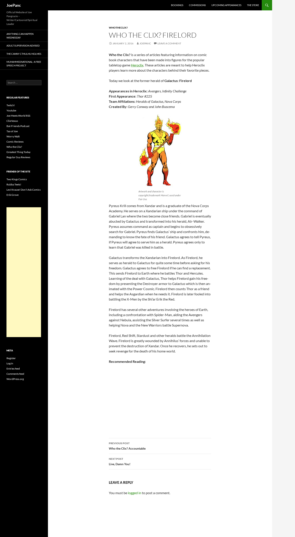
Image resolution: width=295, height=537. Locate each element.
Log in (9, 363)
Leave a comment (169, 43)
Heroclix (137, 65)
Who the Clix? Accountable (127, 446)
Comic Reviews (15, 141)
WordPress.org (15, 379)
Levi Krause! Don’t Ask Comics (23, 189)
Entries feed (13, 368)
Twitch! (10, 105)
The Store (253, 5)
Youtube (11, 110)
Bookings (177, 5)
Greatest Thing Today (18, 152)
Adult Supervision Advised (23, 45)
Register (11, 358)
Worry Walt (13, 136)
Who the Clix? (14, 146)
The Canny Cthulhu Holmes (23, 53)
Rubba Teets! (13, 184)
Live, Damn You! (119, 461)
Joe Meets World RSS (18, 115)
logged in (134, 493)
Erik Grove (12, 194)
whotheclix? (118, 27)
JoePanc (13, 5)
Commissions (197, 5)
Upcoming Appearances (226, 5)
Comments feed (15, 373)
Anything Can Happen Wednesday (19, 35)
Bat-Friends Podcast (17, 126)
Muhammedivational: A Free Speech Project (23, 63)
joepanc (145, 43)
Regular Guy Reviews (18, 157)
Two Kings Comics (16, 179)
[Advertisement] (23, 272)
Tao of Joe (12, 131)
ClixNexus (12, 120)
